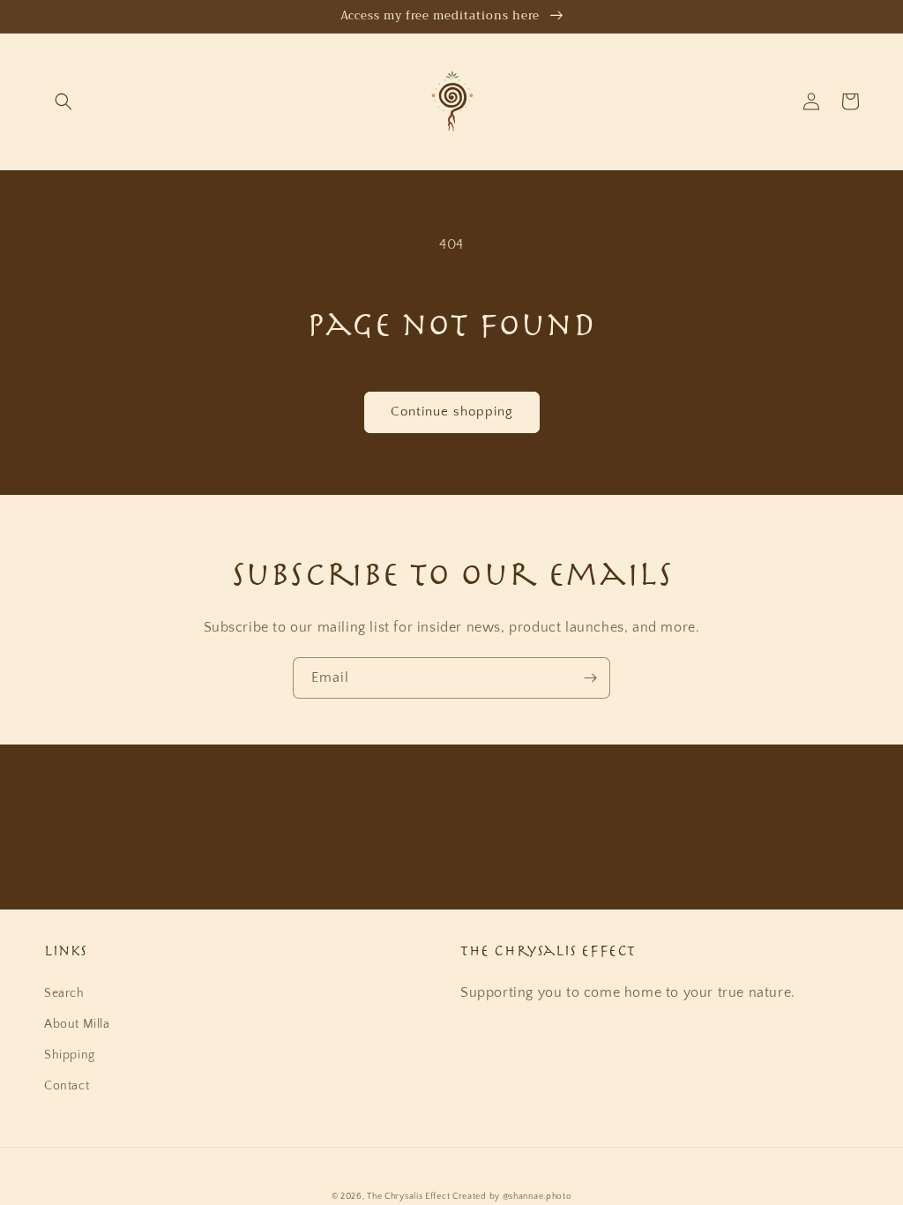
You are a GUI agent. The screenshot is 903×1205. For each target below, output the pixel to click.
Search (64, 993)
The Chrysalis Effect (408, 1196)
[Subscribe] (590, 678)
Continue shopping (452, 411)
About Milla (77, 1024)
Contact (66, 1086)
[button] (63, 101)
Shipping (69, 1055)
